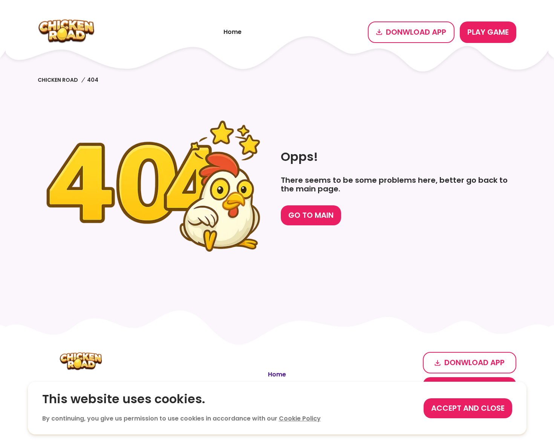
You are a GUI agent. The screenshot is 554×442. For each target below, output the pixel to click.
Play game (488, 32)
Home (232, 32)
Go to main (311, 215)
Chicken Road (58, 80)
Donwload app (416, 32)
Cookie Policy (300, 418)
